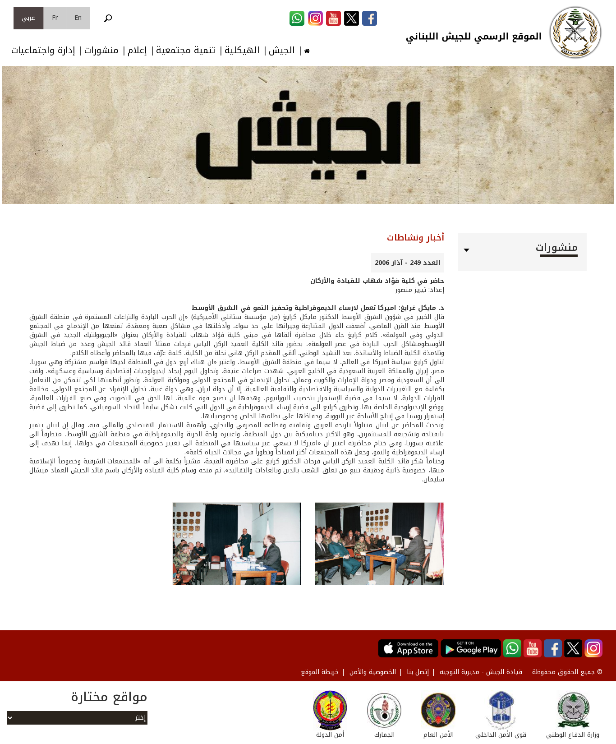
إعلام (137, 50)
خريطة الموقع (320, 672)
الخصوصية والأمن (372, 672)
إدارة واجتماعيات (43, 50)
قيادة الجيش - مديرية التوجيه (481, 672)
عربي (28, 18)
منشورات (101, 50)
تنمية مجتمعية (186, 50)
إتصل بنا (418, 672)
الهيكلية (242, 50)
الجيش (282, 50)
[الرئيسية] (575, 32)
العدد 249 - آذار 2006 (408, 263)
